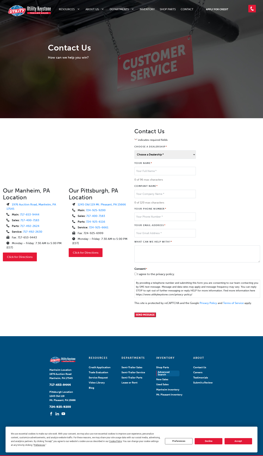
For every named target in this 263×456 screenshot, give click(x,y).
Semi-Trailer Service (133, 372)
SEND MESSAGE (145, 314)
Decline (208, 441)
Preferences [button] (39, 445)
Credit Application (100, 367)
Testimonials (200, 377)
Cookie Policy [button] (115, 441)
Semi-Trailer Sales (131, 367)
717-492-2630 (32, 231)
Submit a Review (203, 382)
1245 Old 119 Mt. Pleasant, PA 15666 (102, 204)
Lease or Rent (129, 382)
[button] (252, 8)
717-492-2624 (29, 226)
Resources (67, 9)
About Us (92, 9)
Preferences (178, 441)
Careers (197, 372)
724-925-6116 (95, 221)
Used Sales (162, 384)
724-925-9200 (96, 210)
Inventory (147, 9)
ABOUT (198, 358)
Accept (238, 441)
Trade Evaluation (98, 372)
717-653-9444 (29, 214)
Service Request (98, 377)
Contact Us (199, 367)
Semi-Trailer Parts (131, 377)
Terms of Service (233, 303)
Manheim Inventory (167, 389)
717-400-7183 (29, 220)
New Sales (162, 379)
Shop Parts (168, 9)
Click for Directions (20, 257)
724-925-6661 (98, 227)
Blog (91, 387)
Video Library (97, 382)
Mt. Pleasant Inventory (169, 394)
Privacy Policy (208, 303)
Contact (187, 9)
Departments (119, 9)
